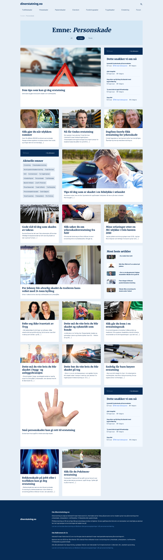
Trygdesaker (110, 10)
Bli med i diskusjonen (120, 66)
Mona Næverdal (29, 187)
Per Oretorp (49, 196)
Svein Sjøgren (44, 191)
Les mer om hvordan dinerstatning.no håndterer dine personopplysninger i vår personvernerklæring (83, 526)
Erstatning (125, 10)
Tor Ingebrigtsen (44, 174)
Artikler (80, 38)
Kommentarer (32, 174)
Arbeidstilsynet (28, 178)
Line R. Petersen (40, 183)
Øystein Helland (28, 183)
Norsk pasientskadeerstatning (33, 169)
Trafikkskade (50, 178)
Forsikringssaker (92, 10)
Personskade (39, 178)
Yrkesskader (43, 10)
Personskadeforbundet (31, 191)
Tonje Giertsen (49, 169)
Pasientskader (60, 10)
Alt (72, 38)
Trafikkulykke (51, 187)
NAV (25, 174)
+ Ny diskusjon (134, 51)
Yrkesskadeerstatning (39, 165)
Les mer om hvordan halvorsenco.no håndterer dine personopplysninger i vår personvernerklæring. (82, 548)
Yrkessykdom (39, 196)
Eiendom (76, 10)
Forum (138, 10)
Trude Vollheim (40, 187)
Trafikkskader (27, 10)
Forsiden (22, 16)
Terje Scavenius (29, 196)
